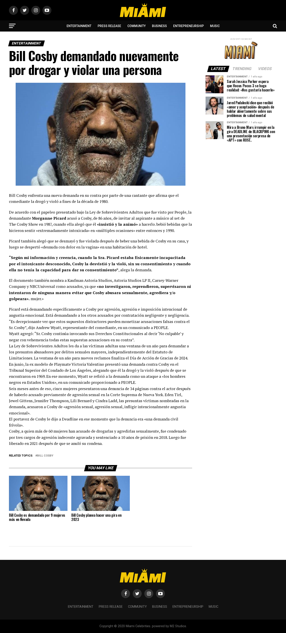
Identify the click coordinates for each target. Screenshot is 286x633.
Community (136, 26)
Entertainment (79, 26)
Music (215, 26)
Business (159, 26)
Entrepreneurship (188, 26)
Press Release (109, 26)
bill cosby (45, 455)
